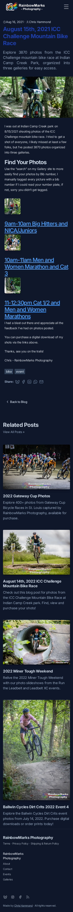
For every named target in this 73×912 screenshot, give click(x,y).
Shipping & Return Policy (45, 843)
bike (9, 371)
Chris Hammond (40, 22)
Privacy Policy (20, 843)
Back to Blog (18, 402)
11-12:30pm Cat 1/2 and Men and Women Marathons (32, 309)
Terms (6, 843)
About (6, 863)
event (20, 371)
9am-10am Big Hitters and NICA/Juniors (36, 227)
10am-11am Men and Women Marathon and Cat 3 (36, 267)
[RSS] (27, 897)
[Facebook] (20, 897)
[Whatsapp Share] (35, 382)
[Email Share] (41, 382)
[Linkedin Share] (29, 382)
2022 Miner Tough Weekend (28, 671)
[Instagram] (12, 897)
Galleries (8, 879)
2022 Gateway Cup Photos (26, 496)
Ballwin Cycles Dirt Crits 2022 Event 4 (36, 807)
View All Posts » (14, 432)
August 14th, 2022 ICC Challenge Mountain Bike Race (32, 583)
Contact (7, 868)
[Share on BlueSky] (17, 382)
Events (7, 874)
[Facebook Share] (23, 382)
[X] (5, 897)
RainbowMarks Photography (28, 837)
